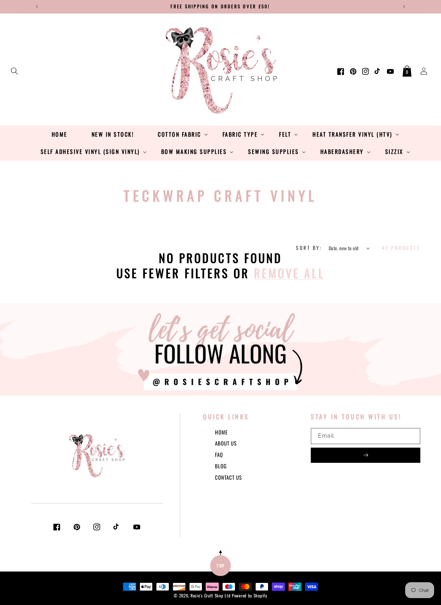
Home (221, 432)
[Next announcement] (404, 6)
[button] (14, 69)
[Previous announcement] (36, 6)
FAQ (219, 454)
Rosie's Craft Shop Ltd (210, 595)
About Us (226, 443)
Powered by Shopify (249, 595)
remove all (289, 273)
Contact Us (228, 477)
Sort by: (309, 247)
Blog (221, 466)
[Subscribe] (365, 455)
